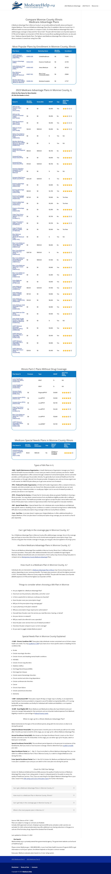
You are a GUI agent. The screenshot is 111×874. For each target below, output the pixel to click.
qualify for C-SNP (34, 644)
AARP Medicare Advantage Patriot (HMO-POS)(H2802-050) (18, 424)
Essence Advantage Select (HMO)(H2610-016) (18, 185)
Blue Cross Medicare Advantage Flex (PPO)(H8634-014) (19, 252)
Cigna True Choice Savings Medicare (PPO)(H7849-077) (18, 216)
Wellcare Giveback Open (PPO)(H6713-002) (18, 123)
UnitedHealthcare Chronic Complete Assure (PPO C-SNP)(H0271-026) (18, 453)
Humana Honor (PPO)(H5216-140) (19, 398)
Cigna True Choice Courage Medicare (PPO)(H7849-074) (18, 409)
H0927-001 (29, 74)
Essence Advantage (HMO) (18, 62)
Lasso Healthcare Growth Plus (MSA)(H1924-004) (18, 380)
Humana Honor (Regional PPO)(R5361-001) (17, 393)
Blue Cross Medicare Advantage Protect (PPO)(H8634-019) (19, 416)
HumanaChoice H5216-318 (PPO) (18, 157)
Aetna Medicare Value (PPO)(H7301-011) (17, 282)
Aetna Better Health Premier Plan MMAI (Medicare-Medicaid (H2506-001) (18, 320)
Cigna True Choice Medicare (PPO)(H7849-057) (18, 223)
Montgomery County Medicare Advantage (34, 557)
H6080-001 (29, 81)
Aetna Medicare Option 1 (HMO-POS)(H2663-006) (19, 300)
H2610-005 (29, 62)
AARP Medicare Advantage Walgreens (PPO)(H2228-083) (18, 328)
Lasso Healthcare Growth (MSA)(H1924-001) (18, 386)
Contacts (34, 867)
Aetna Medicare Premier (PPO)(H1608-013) (17, 288)
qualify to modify (68, 746)
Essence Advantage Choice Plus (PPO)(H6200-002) (18, 197)
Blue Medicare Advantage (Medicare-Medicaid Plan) (18, 74)
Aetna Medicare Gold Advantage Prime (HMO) (19, 68)
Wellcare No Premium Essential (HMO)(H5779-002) (18, 116)
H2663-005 (29, 67)
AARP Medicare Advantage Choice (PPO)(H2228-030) (18, 350)
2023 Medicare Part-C (18, 859)
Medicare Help (27, 872)
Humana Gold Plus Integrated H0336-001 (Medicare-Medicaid (18, 170)
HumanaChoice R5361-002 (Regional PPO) (19, 150)
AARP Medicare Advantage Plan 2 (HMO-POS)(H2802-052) (18, 335)
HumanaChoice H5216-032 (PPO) (18, 163)
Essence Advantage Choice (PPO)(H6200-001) (18, 203)
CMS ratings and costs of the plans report (36, 779)
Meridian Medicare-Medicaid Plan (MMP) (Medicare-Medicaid (19, 81)
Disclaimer (15, 867)
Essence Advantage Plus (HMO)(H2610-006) (18, 191)
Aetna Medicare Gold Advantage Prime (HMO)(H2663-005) (19, 307)
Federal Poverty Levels (41, 713)
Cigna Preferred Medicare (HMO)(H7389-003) (17, 229)
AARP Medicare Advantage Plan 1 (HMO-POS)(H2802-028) (18, 343)
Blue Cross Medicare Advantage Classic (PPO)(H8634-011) (19, 267)
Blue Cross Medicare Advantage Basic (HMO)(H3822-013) (19, 275)
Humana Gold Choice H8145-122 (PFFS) (19, 178)
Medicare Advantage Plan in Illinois (43, 570)
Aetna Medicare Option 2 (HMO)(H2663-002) (17, 294)
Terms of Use (25, 867)
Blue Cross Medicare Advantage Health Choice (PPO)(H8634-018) (19, 245)
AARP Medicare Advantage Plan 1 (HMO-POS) (18, 57)
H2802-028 (29, 56)
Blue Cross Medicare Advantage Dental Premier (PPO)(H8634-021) (19, 260)
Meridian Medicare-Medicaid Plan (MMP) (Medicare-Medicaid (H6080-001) (19, 143)
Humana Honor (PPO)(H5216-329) (19, 403)
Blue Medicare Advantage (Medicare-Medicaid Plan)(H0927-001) (18, 237)
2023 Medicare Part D (33, 859)
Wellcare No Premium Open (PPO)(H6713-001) (17, 108)
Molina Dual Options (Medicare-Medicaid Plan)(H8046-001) (18, 136)
